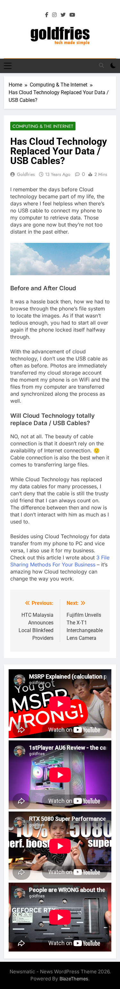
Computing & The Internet (42, 126)
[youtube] (72, 15)
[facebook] (46, 15)
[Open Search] (101, 65)
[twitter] (63, 15)
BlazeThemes (74, 978)
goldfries (26, 174)
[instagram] (54, 15)
